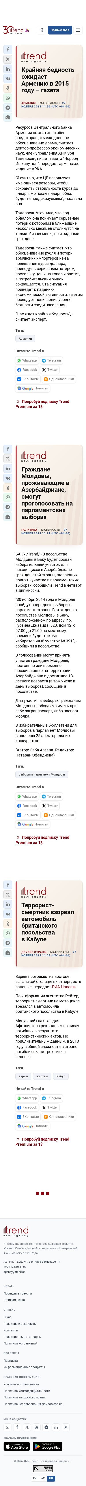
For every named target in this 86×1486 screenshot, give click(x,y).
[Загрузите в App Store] (17, 1446)
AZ (43, 1478)
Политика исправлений (20, 1343)
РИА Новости (64, 986)
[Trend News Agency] (16, 1231)
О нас (7, 1317)
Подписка (11, 1360)
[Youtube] (37, 1427)
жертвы (42, 1076)
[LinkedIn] (56, 1427)
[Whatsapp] (7, 1427)
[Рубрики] (78, 30)
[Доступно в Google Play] (47, 1446)
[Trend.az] (16, 30)
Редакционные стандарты (22, 1337)
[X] (27, 1427)
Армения (25, 338)
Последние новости (18, 1293)
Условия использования (21, 1384)
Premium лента (14, 1300)
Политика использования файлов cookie (33, 1404)
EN (35, 1478)
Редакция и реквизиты (20, 1323)
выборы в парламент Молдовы (42, 774)
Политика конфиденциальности (27, 1391)
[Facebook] (17, 1427)
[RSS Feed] (66, 1427)
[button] (8, 49)
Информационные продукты (24, 1367)
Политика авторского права (24, 1397)
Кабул (60, 1076)
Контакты (11, 1330)
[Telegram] (46, 1427)
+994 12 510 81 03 (15, 1266)
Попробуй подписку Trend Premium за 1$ (42, 404)
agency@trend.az (14, 1271)
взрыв (23, 1076)
